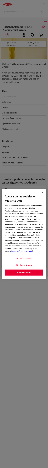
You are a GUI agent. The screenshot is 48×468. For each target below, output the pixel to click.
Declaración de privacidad (21, 251)
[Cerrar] (42, 192)
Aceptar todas (24, 272)
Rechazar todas (24, 265)
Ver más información (24, 258)
